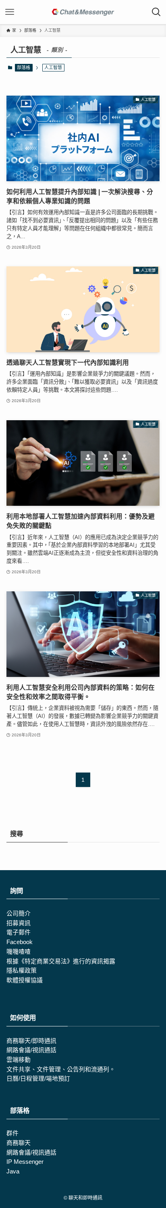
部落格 (23, 67)
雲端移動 (18, 1060)
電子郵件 (18, 932)
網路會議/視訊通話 (31, 1050)
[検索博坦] (156, 12)
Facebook (19, 942)
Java (12, 1171)
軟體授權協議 (24, 980)
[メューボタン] (9, 12)
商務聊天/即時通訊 (31, 1041)
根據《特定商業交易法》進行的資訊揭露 (60, 961)
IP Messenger (25, 1162)
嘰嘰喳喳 (18, 951)
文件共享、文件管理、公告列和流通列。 (60, 1069)
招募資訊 (18, 923)
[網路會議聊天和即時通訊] (83, 12)
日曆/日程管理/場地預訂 (38, 1078)
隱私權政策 (21, 970)
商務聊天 (18, 1143)
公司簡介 (18, 913)
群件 (12, 1133)
